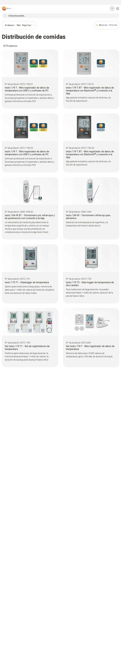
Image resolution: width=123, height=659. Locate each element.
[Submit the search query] (5, 15)
